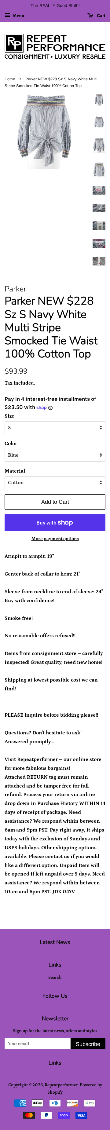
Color (11, 444)
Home (10, 79)
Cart (100, 15)
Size (9, 416)
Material (15, 471)
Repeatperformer (61, 1085)
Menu (18, 15)
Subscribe (88, 1044)
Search (55, 977)
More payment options (55, 538)
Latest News (55, 942)
